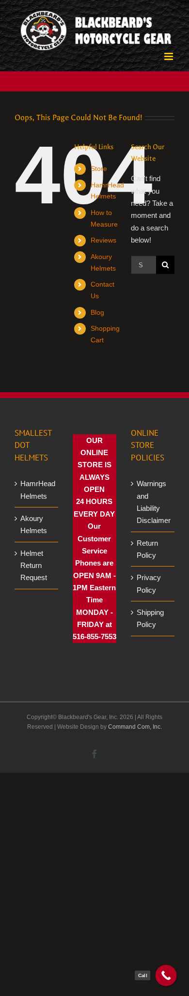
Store (99, 168)
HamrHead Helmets (36, 489)
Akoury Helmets (33, 524)
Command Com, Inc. (135, 726)
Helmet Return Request (33, 565)
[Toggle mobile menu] (169, 56)
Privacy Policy (149, 583)
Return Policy (147, 549)
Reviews (103, 240)
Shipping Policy (150, 618)
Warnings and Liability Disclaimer (153, 501)
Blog (97, 312)
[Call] (166, 975)
